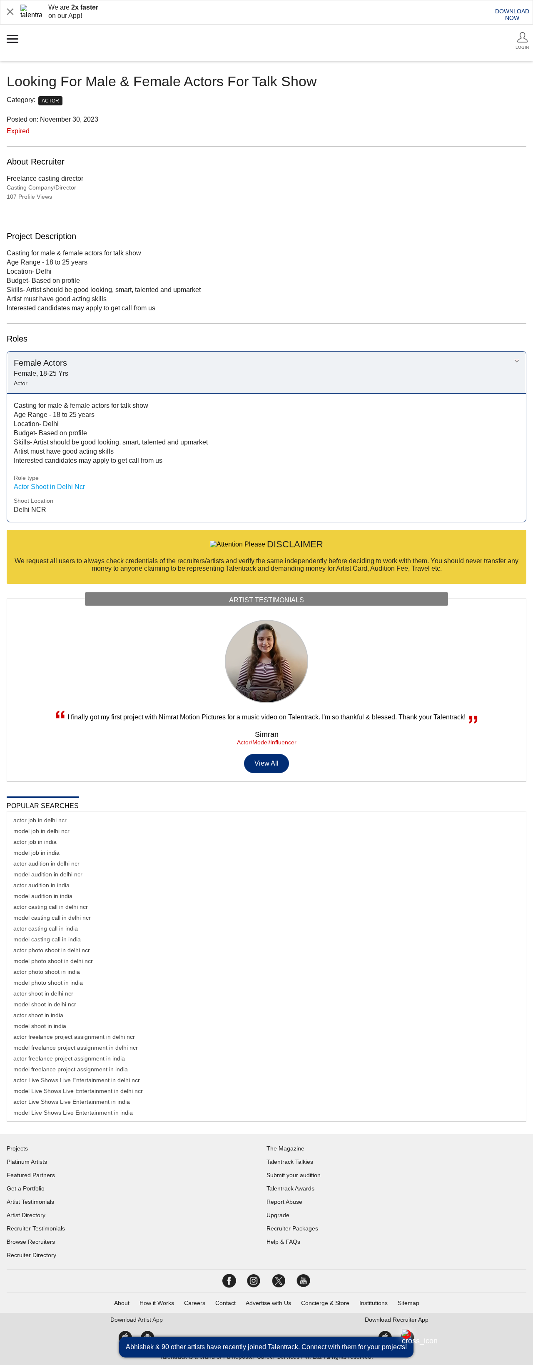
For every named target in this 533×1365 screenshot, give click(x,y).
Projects (17, 1148)
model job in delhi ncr (41, 831)
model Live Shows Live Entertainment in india (73, 1112)
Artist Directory (26, 1215)
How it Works (156, 1303)
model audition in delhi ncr (47, 874)
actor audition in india (41, 885)
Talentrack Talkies (289, 1161)
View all (266, 763)
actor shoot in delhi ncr (43, 993)
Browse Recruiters (31, 1241)
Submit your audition (293, 1175)
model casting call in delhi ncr (52, 917)
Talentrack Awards (290, 1188)
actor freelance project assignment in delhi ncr (74, 1036)
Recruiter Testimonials (36, 1228)
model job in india (36, 852)
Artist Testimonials (30, 1201)
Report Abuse (284, 1201)
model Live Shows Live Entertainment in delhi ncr (78, 1091)
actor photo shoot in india (46, 971)
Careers (194, 1303)
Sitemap (408, 1303)
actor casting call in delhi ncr (50, 906)
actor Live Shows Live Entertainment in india (71, 1101)
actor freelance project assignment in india (69, 1058)
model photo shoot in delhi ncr (53, 961)
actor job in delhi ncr (40, 820)
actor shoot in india (38, 1015)
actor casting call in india (45, 928)
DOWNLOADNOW (512, 14)
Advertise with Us (268, 1303)
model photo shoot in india (48, 982)
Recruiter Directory (31, 1255)
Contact (225, 1303)
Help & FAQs (283, 1241)
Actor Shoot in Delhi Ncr (49, 486)
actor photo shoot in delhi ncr (51, 950)
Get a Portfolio (26, 1188)
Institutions (373, 1303)
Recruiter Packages (292, 1228)
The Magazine (285, 1148)
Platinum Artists (27, 1161)
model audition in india (42, 896)
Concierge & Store (325, 1303)
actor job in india (35, 841)
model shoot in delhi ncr (44, 1004)
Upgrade (277, 1215)
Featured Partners (31, 1175)
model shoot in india (39, 1026)
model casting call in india (47, 939)
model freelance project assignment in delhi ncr (75, 1047)
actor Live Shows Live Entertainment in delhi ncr (76, 1080)
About (122, 1303)
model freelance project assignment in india (70, 1069)
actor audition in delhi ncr (46, 863)
